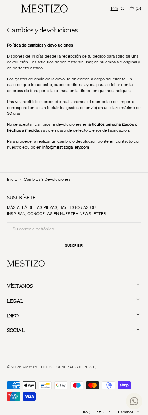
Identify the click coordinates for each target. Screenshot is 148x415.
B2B (114, 8)
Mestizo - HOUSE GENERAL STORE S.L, (59, 367)
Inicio (12, 179)
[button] (10, 8)
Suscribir (74, 245)
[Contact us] (134, 401)
